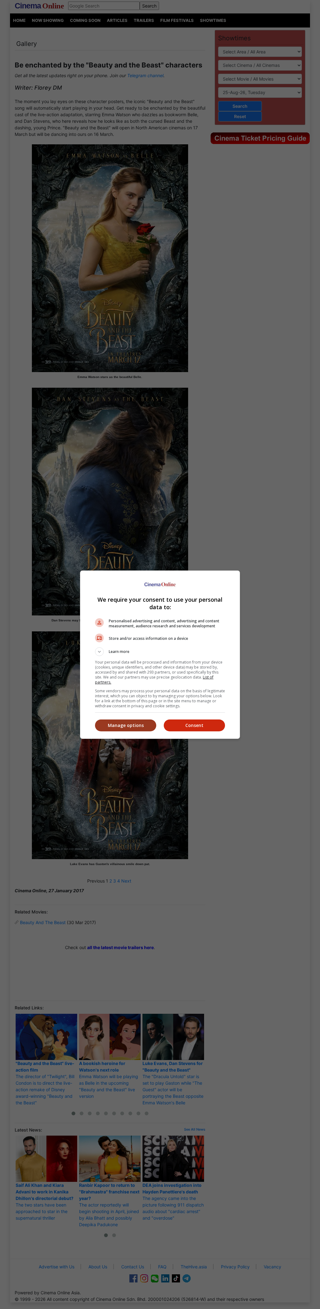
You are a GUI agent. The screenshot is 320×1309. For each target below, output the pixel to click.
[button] (160, 651)
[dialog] (160, 654)
